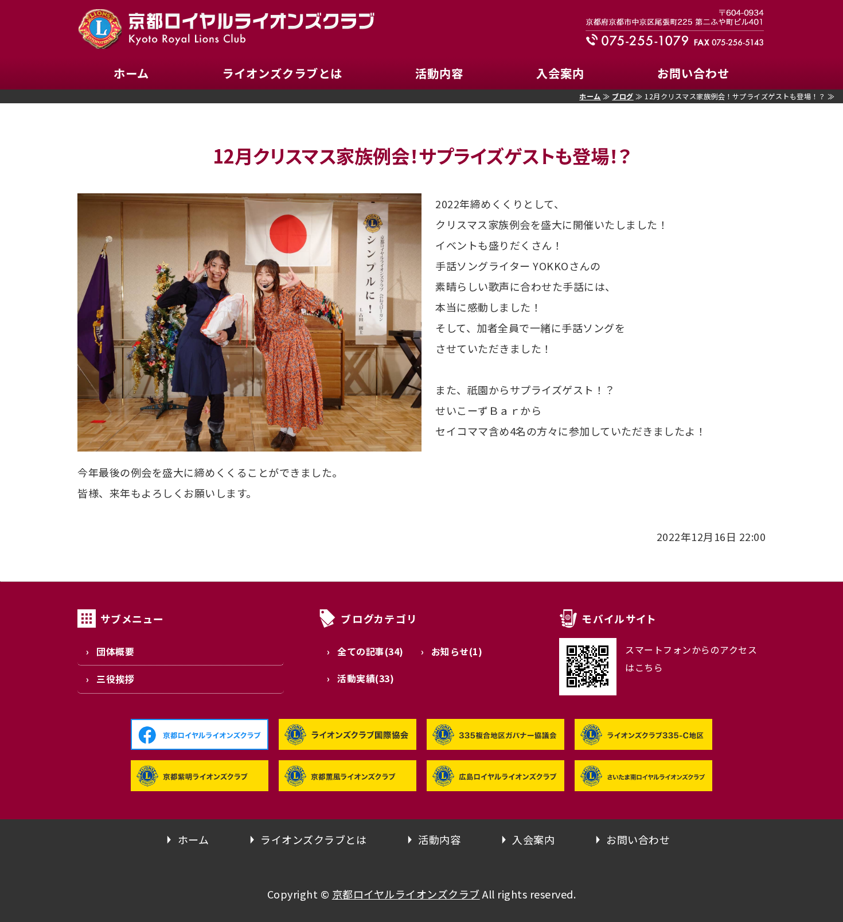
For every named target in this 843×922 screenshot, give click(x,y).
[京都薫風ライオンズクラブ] (347, 780)
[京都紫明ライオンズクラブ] (199, 780)
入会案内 (560, 73)
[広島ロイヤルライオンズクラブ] (495, 780)
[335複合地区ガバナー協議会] (495, 739)
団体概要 (115, 651)
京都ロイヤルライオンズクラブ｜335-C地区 (226, 29)
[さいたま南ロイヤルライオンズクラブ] (643, 780)
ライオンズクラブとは (282, 73)
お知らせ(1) (457, 651)
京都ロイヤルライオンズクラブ (406, 893)
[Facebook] (199, 739)
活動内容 (439, 73)
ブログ (623, 96)
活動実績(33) (365, 678)
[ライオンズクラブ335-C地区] (643, 739)
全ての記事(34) (370, 651)
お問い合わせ (693, 73)
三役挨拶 (115, 679)
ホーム (131, 73)
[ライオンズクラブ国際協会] (347, 739)
